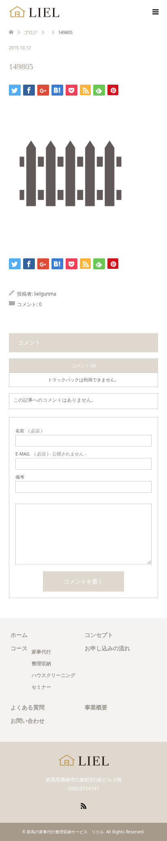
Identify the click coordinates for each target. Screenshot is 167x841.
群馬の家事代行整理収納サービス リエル (65, 832)
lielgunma (45, 293)
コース (19, 648)
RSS (83, 805)
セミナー (41, 686)
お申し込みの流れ (107, 648)
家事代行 (41, 651)
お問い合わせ (28, 720)
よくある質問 (28, 707)
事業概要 (96, 707)
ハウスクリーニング (53, 675)
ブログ (30, 32)
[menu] (155, 12)
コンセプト (99, 635)
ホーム (19, 635)
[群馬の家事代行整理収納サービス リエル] (34, 12)
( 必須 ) (28, 430)
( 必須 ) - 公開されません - (50, 453)
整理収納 (41, 663)
